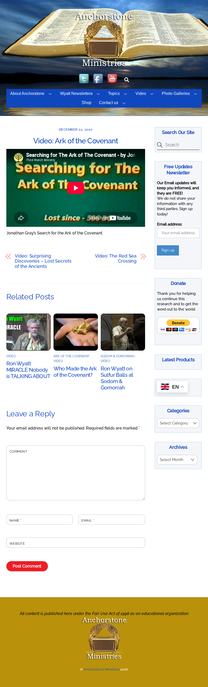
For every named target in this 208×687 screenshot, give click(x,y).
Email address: (169, 224)
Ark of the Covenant (71, 356)
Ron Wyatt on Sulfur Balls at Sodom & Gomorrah (117, 378)
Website (17, 543)
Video (140, 93)
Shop (86, 102)
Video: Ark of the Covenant (75, 140)
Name (15, 520)
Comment (19, 451)
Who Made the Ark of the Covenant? (75, 371)
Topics (114, 93)
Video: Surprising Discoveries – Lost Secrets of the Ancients (43, 261)
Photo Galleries (176, 93)
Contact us (108, 102)
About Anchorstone (27, 93)
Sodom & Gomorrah (118, 356)
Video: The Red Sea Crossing (115, 258)
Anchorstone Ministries (101, 669)
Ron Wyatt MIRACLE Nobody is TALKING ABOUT (28, 369)
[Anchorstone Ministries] (104, 66)
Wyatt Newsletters (76, 93)
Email (87, 520)
